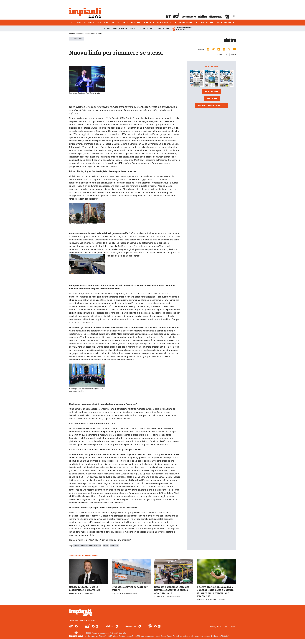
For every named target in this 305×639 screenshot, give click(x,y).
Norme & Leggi (165, 22)
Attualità (77, 22)
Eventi (133, 28)
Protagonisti (186, 22)
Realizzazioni (112, 22)
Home (71, 34)
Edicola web (211, 91)
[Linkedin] (97, 626)
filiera (105, 545)
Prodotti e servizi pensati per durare (129, 588)
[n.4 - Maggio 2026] (227, 79)
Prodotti (93, 22)
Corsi (158, 28)
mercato (114, 545)
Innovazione (207, 22)
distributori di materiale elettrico (87, 545)
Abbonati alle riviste (88, 621)
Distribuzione (76, 39)
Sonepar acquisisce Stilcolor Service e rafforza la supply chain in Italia (171, 589)
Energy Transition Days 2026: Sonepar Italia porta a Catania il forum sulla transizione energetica (215, 591)
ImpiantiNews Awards (184, 28)
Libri (166, 28)
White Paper (120, 28)
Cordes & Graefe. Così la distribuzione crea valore (84, 588)
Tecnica (147, 22)
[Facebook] (76, 626)
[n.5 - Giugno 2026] (212, 79)
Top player (146, 28)
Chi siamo (74, 621)
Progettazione (131, 22)
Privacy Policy (215, 627)
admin (233, 55)
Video (107, 28)
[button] (234, 16)
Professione (224, 22)
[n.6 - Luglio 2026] (197, 79)
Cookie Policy (229, 627)
